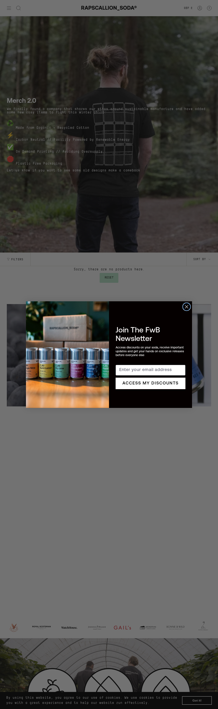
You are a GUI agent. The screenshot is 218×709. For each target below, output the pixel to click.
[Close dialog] (186, 306)
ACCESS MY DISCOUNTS (150, 383)
